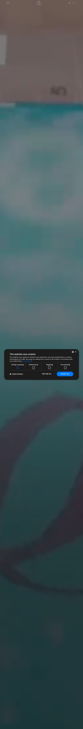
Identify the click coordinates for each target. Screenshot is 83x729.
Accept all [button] (65, 374)
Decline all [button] (47, 374)
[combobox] (73, 352)
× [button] (75, 352)
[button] (16, 374)
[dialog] (41, 364)
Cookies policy (27, 361)
